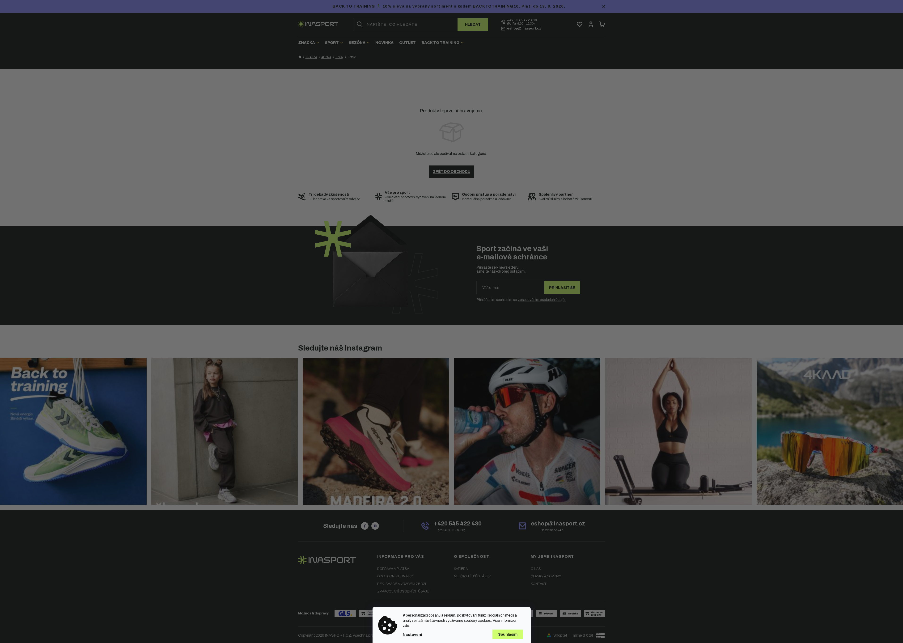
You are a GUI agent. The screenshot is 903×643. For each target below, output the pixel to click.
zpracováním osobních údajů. (542, 300)
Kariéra (461, 569)
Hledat (473, 24)
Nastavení (412, 635)
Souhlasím (507, 634)
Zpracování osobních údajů (403, 591)
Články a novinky (546, 576)
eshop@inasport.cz (558, 523)
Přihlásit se (562, 288)
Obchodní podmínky (395, 576)
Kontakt (539, 584)
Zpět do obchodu (451, 171)
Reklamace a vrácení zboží (401, 584)
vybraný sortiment (432, 6)
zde (406, 626)
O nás (536, 569)
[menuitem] (310, 42)
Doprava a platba (393, 569)
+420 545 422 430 (458, 523)
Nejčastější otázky (472, 576)
